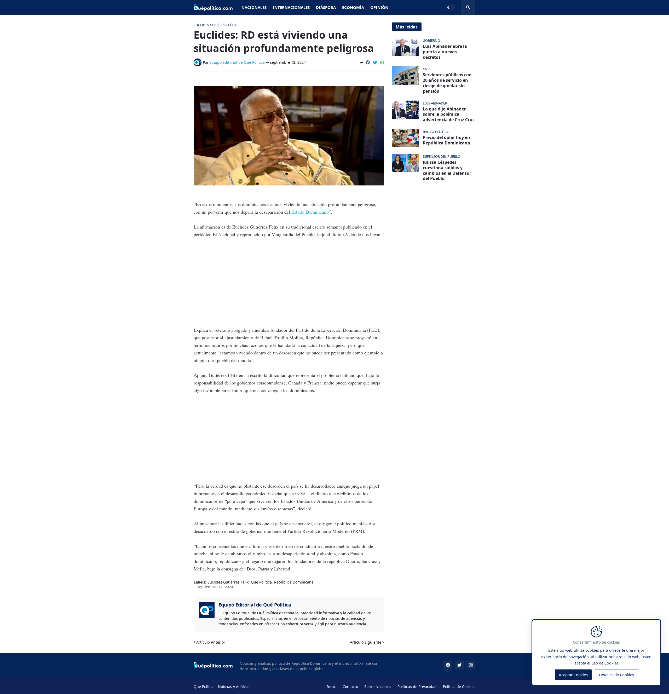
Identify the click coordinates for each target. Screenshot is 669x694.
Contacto (350, 686)
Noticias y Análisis (234, 686)
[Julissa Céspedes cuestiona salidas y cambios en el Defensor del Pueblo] (405, 163)
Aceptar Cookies (573, 674)
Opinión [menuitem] (379, 7)
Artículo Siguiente (365, 642)
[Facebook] (368, 62)
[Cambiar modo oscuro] (450, 7)
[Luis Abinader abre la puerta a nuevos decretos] (405, 47)
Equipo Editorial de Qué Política (254, 605)
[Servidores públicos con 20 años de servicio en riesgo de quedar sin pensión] (405, 75)
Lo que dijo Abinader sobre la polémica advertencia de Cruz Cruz (449, 114)
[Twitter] (375, 62)
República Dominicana (294, 582)
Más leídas (407, 27)
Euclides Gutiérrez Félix (228, 582)
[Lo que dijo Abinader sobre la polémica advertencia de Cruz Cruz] (405, 110)
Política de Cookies (459, 686)
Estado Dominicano (310, 212)
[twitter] (459, 665)
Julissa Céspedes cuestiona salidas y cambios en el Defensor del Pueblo (447, 170)
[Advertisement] (289, 282)
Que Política (261, 582)
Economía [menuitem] (353, 7)
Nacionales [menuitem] (254, 7)
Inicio (331, 686)
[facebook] (447, 665)
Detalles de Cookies (616, 674)
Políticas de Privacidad (417, 686)
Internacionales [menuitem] (291, 7)
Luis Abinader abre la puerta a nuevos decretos (445, 52)
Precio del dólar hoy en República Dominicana (446, 140)
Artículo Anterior (210, 642)
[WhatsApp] (382, 62)
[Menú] (468, 7)
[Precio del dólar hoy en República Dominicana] (405, 138)
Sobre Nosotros (377, 686)
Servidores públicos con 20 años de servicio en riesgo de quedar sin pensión (447, 83)
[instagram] (470, 665)
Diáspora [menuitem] (326, 7)
